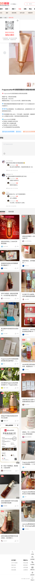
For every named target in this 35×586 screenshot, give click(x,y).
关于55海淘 (14, 562)
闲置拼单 (30, 12)
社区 (1, 12)
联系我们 (25, 565)
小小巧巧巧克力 (9, 161)
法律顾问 (25, 569)
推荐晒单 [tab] (2, 211)
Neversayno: (13, 165)
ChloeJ (7, 192)
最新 (7, 12)
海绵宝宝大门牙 (9, 174)
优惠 (6, 9)
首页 (1, 17)
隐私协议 (13, 565)
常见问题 (25, 562)
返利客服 (25, 567)
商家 (13, 9)
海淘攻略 (14, 12)
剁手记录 (22, 12)
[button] (14, 4)
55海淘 (4, 4)
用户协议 (13, 567)
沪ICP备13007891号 (26, 578)
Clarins (19, 131)
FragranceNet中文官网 (9, 131)
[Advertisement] (17, 262)
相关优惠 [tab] (11, 211)
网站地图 (13, 569)
